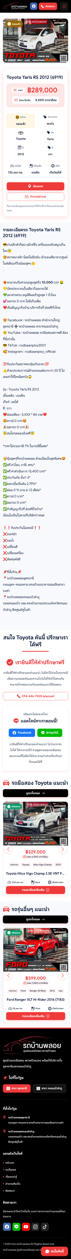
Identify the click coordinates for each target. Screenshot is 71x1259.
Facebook (24, 733)
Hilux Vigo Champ (42, 864)
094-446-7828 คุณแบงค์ (38, 696)
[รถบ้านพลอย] (15, 6)
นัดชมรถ (38, 186)
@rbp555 (52, 733)
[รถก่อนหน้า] (8, 849)
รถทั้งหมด (10, 1169)
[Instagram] (35, 1227)
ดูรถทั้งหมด (33, 793)
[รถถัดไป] (63, 849)
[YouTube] (26, 1227)
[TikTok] (45, 1227)
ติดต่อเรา (10, 1190)
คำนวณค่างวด (38, 196)
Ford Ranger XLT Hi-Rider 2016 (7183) (35, 1000)
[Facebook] (33, 6)
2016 (52, 990)
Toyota (25, 864)
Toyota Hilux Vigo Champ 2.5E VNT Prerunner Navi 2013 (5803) (35, 873)
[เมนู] (64, 6)
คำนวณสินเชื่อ (12, 1183)
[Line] (16, 1227)
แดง (60, 990)
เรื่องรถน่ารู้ (11, 1176)
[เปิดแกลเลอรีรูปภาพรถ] (35, 41)
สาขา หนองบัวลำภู (52, 1088)
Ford (23, 990)
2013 (58, 864)
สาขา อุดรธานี (19, 1088)
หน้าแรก (9, 1162)
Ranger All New (37, 990)
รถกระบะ (14, 864)
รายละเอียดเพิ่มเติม (33, 890)
